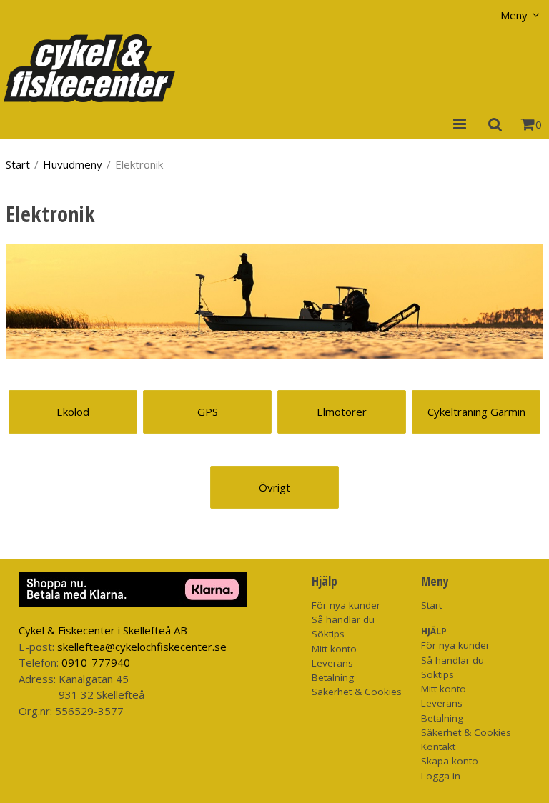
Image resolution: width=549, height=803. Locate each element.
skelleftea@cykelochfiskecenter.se (142, 646)
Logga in (440, 775)
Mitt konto (334, 648)
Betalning (333, 677)
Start (18, 164)
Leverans (332, 663)
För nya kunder (346, 605)
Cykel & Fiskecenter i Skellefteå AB (103, 630)
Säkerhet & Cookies (357, 691)
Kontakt (438, 746)
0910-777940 (95, 662)
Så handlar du (343, 619)
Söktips (328, 633)
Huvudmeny (72, 164)
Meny (514, 15)
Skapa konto (449, 760)
